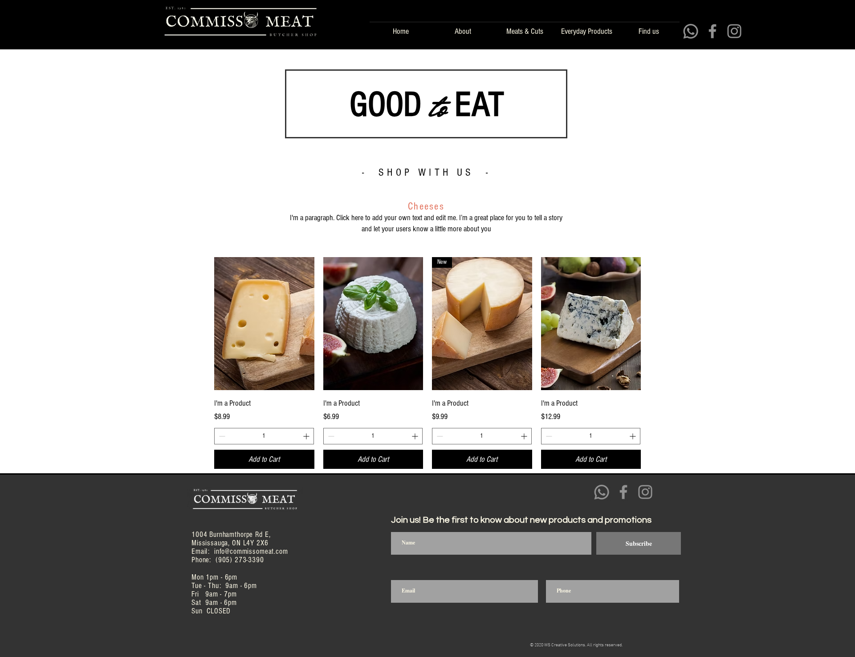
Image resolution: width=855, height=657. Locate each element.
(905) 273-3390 (240, 560)
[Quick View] (264, 323)
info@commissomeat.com (251, 551)
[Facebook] (712, 31)
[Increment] (307, 436)
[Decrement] (221, 436)
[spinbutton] (264, 436)
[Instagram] (734, 31)
